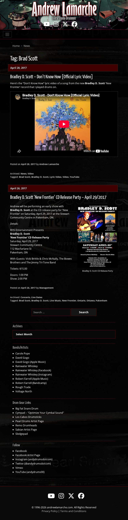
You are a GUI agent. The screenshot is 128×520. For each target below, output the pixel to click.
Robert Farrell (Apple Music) (31, 378)
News (27, 45)
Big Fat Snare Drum (26, 408)
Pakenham (101, 300)
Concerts (25, 297)
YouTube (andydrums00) (29, 472)
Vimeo (19, 467)
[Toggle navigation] (7, 34)
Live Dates (36, 297)
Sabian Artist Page (26, 429)
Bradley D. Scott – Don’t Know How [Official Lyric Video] (51, 77)
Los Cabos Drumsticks (28, 416)
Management (46, 287)
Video (31, 173)
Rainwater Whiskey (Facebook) (33, 370)
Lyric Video (56, 176)
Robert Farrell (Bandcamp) (31, 383)
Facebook (21, 450)
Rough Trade (23, 387)
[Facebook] (74, 24)
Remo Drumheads (26, 425)
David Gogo (22, 357)
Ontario (81, 300)
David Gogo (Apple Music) (30, 361)
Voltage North (23, 391)
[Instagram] (56, 24)
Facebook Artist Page (27, 455)
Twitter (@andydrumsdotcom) (33, 463)
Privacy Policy (50, 511)
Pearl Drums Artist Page (29, 421)
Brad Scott (24, 176)
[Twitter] (65, 24)
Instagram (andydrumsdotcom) (33, 459)
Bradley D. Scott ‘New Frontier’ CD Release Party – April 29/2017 (58, 197)
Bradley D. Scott (40, 176)
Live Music (55, 300)
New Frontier (69, 300)
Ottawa (91, 300)
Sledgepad (21, 433)
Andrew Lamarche (49, 164)
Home (16, 45)
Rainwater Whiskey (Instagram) (33, 374)
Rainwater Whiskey (26, 366)
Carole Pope (22, 353)
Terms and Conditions (73, 511)
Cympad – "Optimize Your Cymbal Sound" (39, 412)
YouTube (74, 176)
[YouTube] (47, 24)
